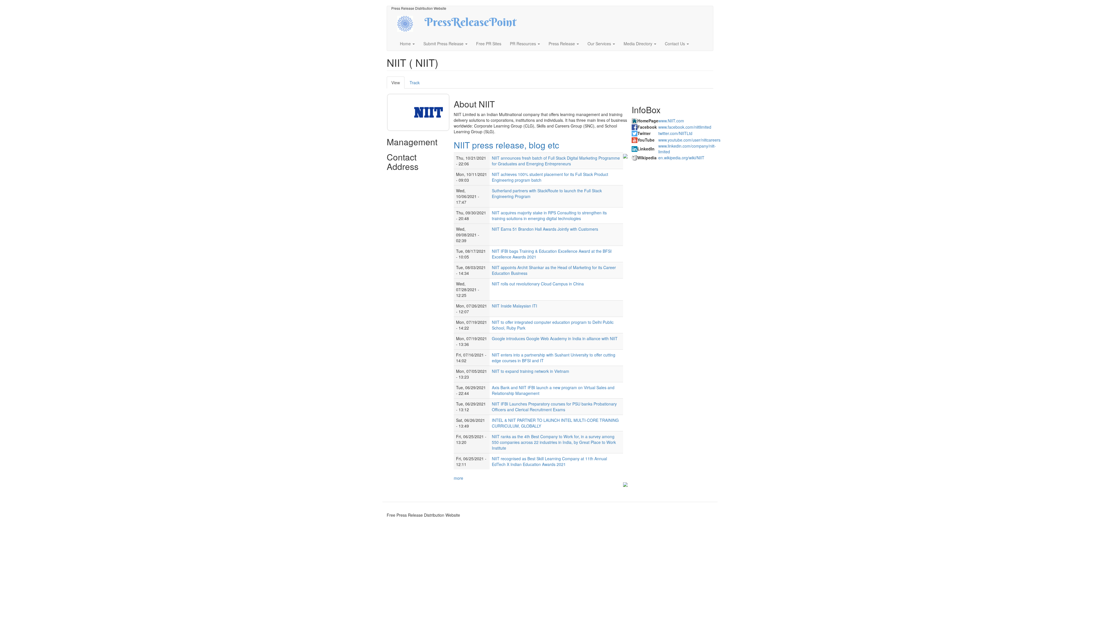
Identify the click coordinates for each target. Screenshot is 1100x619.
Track (415, 82)
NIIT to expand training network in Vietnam (530, 371)
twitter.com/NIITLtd (675, 133)
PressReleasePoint (470, 24)
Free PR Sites (488, 43)
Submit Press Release (444, 43)
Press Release (562, 43)
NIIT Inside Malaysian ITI (514, 306)
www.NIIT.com (671, 121)
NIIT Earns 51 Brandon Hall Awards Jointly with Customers (545, 229)
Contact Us (675, 43)
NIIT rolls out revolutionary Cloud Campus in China (538, 284)
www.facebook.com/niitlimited (684, 127)
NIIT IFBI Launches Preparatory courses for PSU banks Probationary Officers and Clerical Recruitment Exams (554, 406)
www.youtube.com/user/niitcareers (689, 140)
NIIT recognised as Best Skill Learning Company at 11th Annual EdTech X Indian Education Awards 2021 (549, 461)
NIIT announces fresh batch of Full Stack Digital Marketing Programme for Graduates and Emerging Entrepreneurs (556, 160)
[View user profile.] (428, 112)
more (458, 478)
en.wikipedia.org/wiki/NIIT (681, 157)
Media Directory (638, 43)
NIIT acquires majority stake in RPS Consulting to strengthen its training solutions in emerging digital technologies (549, 215)
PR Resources (523, 43)
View (397, 84)
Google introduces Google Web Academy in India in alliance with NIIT (555, 338)
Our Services (600, 43)
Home (406, 43)
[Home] (410, 23)
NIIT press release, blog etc (506, 145)
